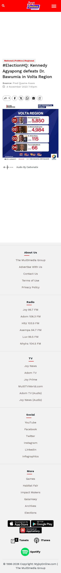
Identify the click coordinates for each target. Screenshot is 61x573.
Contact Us (30, 273)
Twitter (30, 436)
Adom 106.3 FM (31, 316)
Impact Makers (30, 492)
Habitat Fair (30, 485)
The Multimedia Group (30, 260)
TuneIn (23, 540)
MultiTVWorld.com (30, 386)
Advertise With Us (30, 267)
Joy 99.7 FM (30, 309)
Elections (30, 512)
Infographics (30, 456)
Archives (30, 506)
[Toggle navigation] (54, 6)
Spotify (34, 551)
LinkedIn (30, 449)
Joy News (30, 366)
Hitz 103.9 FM (30, 323)
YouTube (30, 422)
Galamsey (30, 499)
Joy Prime (30, 379)
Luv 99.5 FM (30, 336)
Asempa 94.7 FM (31, 330)
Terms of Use (30, 280)
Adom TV (30, 372)
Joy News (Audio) (30, 400)
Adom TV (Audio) (30, 393)
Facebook (30, 429)
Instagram (30, 442)
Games (30, 478)
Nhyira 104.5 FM (30, 343)
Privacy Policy (30, 287)
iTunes (45, 540)
